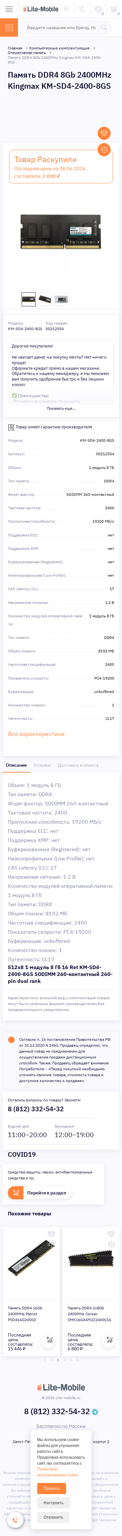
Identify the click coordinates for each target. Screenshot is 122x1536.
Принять (52, 1488)
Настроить (53, 1503)
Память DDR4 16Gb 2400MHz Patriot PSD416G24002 (25, 1313)
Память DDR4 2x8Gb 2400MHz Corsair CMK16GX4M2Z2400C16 (89, 1313)
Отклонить (53, 1517)
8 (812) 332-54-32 (36, 1108)
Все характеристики (36, 734)
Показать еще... (61, 408)
